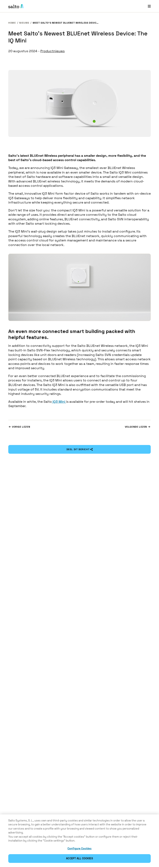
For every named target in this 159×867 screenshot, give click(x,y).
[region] (79, 840)
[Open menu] (149, 6)
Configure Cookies (79, 848)
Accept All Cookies (79, 858)
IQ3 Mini (59, 401)
